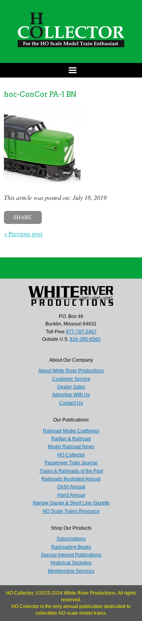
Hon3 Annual (71, 495)
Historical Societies (71, 563)
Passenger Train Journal (71, 463)
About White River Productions (71, 370)
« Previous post (23, 233)
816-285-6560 (85, 339)
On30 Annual (71, 487)
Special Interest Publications (71, 555)
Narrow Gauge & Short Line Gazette (71, 503)
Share (22, 217)
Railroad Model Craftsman (71, 431)
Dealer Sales (71, 387)
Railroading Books (71, 547)
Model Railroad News (71, 446)
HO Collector (71, 455)
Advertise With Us (71, 394)
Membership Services (71, 571)
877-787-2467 (81, 332)
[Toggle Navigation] (71, 70)
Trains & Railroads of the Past (71, 471)
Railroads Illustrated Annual (71, 479)
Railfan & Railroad (71, 439)
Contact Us (71, 403)
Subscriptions (71, 539)
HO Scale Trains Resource (71, 511)
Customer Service (71, 379)
